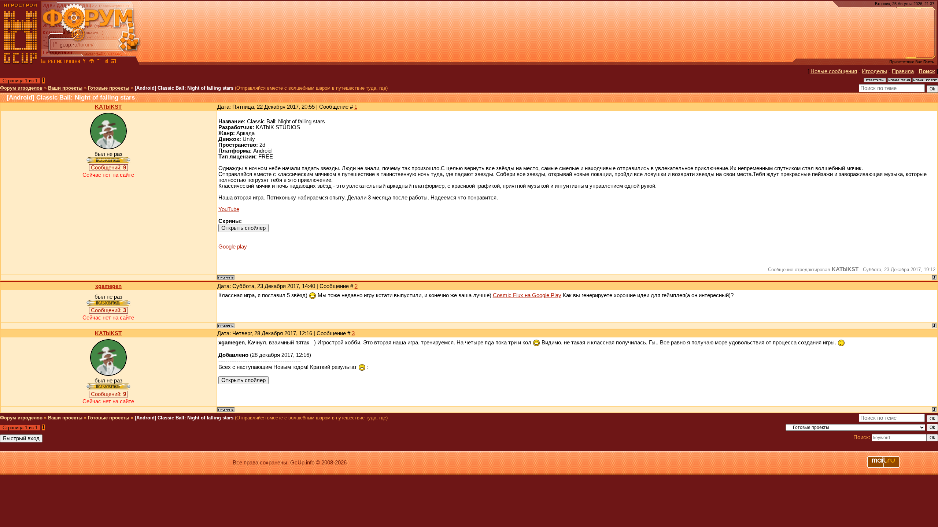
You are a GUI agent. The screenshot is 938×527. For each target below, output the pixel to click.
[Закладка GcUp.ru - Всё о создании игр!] (99, 62)
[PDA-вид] (106, 62)
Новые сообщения (833, 71)
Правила (903, 71)
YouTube (228, 209)
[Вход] (84, 62)
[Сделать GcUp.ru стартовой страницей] (91, 62)
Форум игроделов (21, 88)
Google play (232, 247)
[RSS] (113, 62)
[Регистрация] (64, 62)
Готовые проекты (108, 88)
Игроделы (874, 71)
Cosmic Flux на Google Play (527, 295)
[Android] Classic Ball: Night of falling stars (184, 88)
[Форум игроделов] (43, 62)
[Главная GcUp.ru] (20, 62)
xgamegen (108, 286)
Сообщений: (108, 168)
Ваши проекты (65, 88)
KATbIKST (108, 107)
